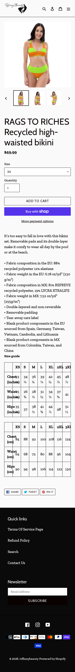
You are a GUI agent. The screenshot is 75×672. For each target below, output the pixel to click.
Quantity (10, 180)
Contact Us (16, 563)
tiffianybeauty (29, 658)
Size (7, 164)
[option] (21, 98)
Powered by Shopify (52, 658)
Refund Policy (19, 540)
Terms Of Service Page (25, 529)
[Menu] (68, 8)
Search (13, 551)
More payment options (37, 221)
